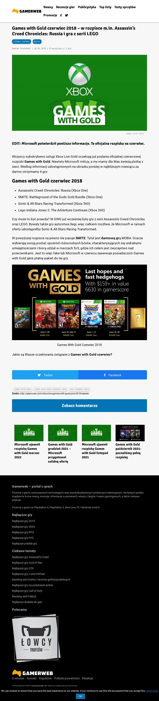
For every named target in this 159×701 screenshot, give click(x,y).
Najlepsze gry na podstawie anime (32, 585)
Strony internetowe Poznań (62, 686)
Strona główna (21, 41)
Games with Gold (23, 389)
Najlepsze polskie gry (24, 543)
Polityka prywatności (67, 678)
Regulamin (45, 678)
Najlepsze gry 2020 (23, 526)
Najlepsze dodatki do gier (27, 602)
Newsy (37, 41)
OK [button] (80, 696)
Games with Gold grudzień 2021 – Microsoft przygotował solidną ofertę (60, 453)
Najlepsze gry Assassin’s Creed (30, 557)
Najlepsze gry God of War (27, 562)
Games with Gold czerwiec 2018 (50, 389)
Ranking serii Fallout (24, 596)
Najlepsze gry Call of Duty (27, 590)
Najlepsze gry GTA (23, 568)
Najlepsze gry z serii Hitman (28, 573)
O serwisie (18, 678)
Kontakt (31, 678)
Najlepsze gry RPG (23, 532)
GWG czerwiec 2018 (79, 389)
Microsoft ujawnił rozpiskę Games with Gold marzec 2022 (27, 450)
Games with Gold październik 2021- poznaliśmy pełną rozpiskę (128, 450)
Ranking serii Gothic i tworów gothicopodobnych (41, 579)
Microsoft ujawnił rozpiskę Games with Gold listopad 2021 (95, 450)
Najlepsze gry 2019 (23, 521)
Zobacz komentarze (80, 405)
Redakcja (87, 678)
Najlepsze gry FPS (23, 537)
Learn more (152, 691)
